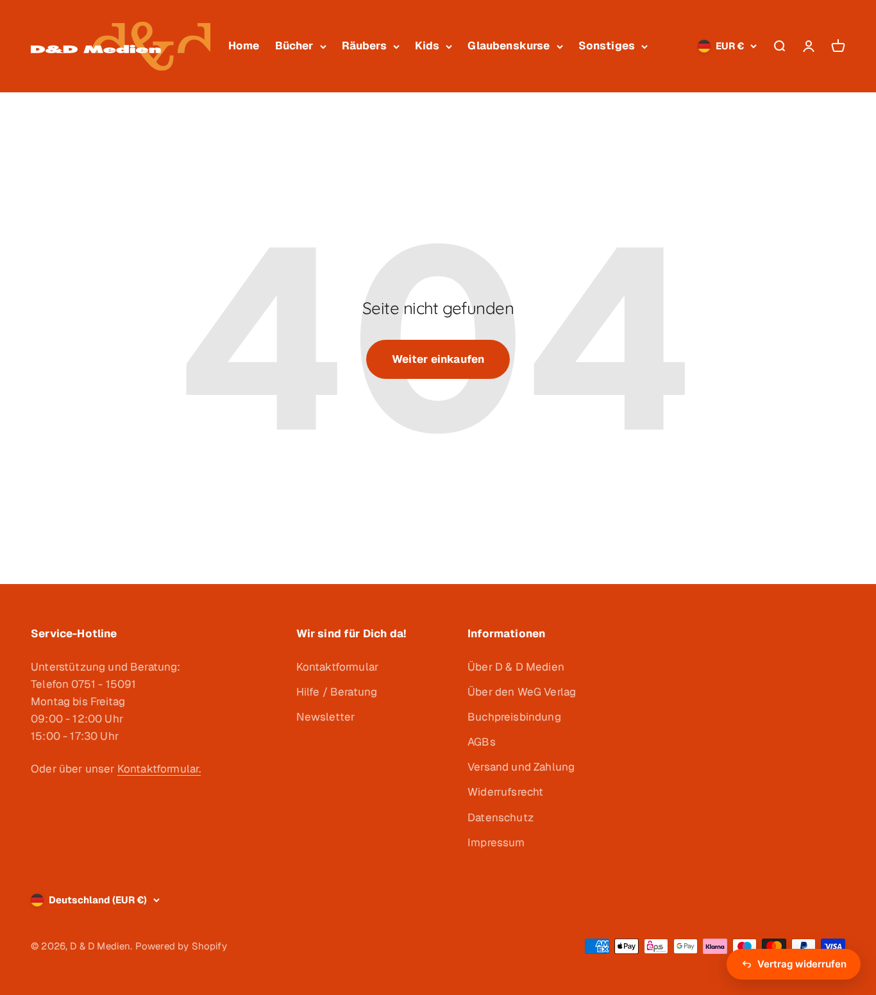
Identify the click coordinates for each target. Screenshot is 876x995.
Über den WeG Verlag (521, 692)
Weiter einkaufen (438, 359)
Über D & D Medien (515, 667)
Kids (427, 45)
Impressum (496, 842)
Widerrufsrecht (505, 792)
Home (244, 45)
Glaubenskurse (508, 45)
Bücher (294, 45)
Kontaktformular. (159, 769)
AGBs (481, 742)
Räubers (364, 45)
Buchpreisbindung (514, 717)
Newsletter (325, 717)
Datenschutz (500, 817)
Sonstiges (607, 45)
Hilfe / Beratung (337, 692)
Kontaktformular (337, 667)
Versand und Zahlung (521, 767)
